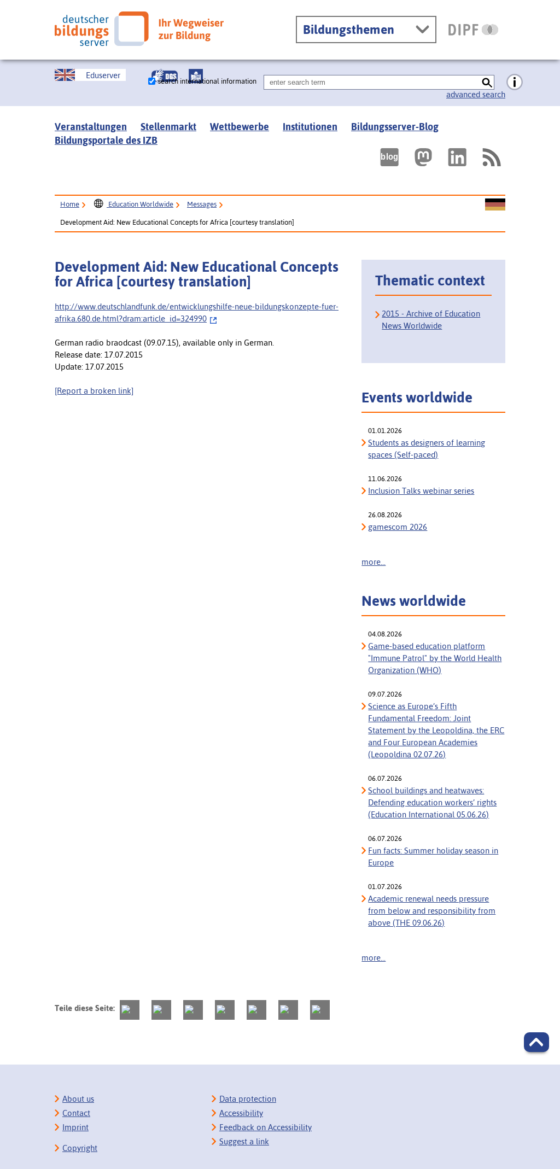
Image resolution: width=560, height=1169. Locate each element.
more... (373, 561)
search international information (207, 81)
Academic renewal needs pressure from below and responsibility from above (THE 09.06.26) (431, 910)
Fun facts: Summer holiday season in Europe (433, 856)
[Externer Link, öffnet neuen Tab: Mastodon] (423, 157)
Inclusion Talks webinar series (421, 490)
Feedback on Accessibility (265, 1127)
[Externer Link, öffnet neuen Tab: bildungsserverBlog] (389, 157)
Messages (202, 204)
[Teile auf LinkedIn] (256, 1010)
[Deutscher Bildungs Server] (139, 28)
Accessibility (241, 1113)
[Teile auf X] (193, 1010)
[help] (514, 82)
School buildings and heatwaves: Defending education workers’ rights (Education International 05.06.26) (432, 802)
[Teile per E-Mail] (288, 1010)
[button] (536, 1042)
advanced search (475, 94)
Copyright (79, 1148)
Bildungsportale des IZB (106, 140)
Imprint (75, 1127)
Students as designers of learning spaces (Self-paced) (426, 448)
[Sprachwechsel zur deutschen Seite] (495, 205)
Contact (76, 1113)
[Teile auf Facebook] (161, 1010)
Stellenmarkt (168, 126)
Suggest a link (244, 1141)
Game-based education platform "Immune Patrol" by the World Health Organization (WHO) (434, 658)
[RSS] (491, 157)
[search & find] (487, 82)
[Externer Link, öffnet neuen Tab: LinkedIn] (457, 157)
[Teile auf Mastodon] (129, 1010)
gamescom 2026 (397, 526)
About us (78, 1098)
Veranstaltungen (91, 126)
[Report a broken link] (94, 390)
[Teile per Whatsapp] (225, 1010)
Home (69, 204)
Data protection (247, 1098)
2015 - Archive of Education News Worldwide (431, 319)
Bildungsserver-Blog (395, 126)
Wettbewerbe (239, 126)
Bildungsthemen (348, 29)
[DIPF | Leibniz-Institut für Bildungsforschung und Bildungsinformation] (473, 29)
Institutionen (310, 126)
